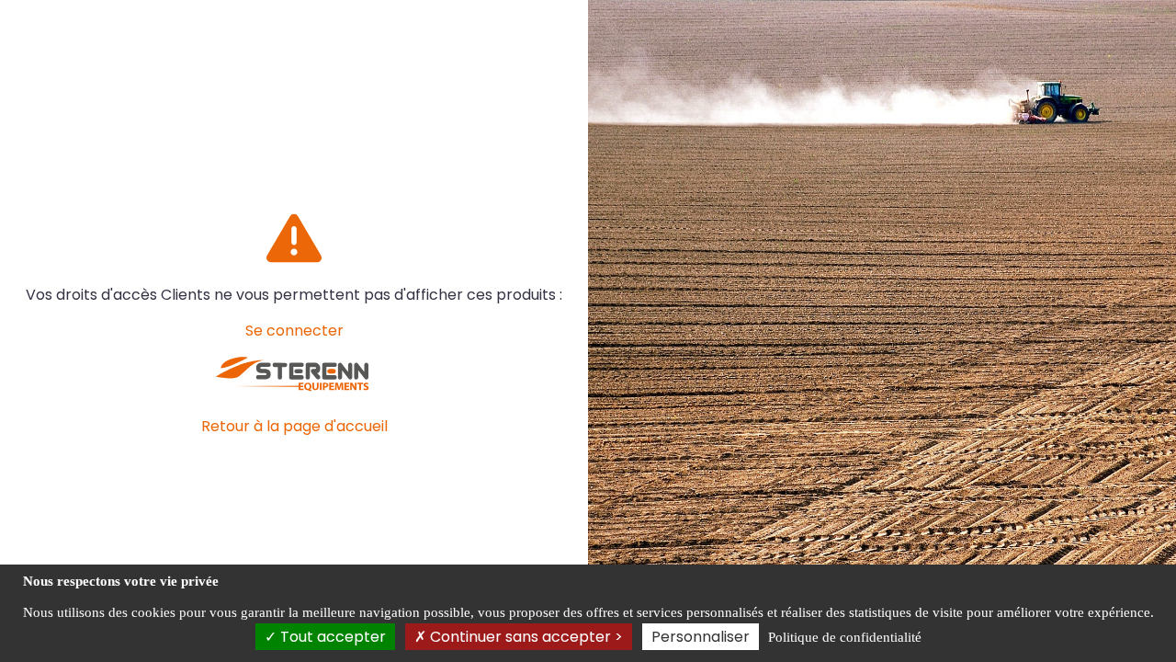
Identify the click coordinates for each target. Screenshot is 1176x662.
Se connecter (294, 330)
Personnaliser (700, 636)
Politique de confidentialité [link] (845, 637)
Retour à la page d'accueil (294, 426)
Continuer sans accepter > (524, 636)
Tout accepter (331, 636)
